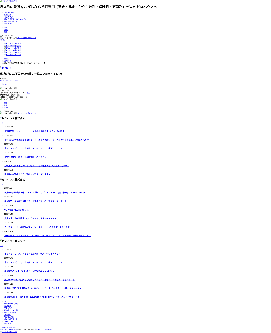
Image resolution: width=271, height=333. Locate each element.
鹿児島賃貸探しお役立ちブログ (16, 19)
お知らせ (7, 15)
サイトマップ (9, 23)
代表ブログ (8, 17)
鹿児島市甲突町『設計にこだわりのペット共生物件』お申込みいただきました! (39, 280)
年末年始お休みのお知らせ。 (17, 210)
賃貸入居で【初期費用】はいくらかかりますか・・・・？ (30, 218)
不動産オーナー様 (11, 310)
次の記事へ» (14, 80)
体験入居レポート (11, 312)
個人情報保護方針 (11, 21)
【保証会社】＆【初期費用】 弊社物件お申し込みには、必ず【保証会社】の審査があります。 (47, 236)
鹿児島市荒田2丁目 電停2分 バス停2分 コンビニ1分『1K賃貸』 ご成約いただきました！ (44, 288)
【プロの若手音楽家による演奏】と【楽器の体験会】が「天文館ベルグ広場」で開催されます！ (47, 140)
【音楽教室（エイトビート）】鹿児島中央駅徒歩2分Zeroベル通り (34, 131)
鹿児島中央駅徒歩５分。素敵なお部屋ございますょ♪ (28, 174)
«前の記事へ (4, 80)
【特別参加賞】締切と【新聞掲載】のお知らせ (25, 157)
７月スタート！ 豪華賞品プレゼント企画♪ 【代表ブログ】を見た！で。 (38, 227)
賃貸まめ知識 (9, 12)
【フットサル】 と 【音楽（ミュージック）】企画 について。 (34, 148)
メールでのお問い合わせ (26, 38)
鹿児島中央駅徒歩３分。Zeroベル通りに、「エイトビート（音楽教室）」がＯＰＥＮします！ (46, 192)
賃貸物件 (7, 306)
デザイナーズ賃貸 (11, 303)
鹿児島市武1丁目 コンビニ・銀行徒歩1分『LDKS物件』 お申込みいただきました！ (42, 297)
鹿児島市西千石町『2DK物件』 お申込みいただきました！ (30, 271)
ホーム (6, 301)
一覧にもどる (5, 84)
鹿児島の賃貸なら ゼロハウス (10, 327)
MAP (28, 93)
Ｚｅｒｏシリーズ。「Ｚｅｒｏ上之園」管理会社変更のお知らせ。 (34, 254)
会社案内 (7, 315)
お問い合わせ (9, 321)
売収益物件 (8, 308)
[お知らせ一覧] (6, 68)
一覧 (1, 123)
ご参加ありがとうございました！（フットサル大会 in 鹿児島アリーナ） (36, 166)
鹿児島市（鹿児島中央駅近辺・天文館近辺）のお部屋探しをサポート (35, 201)
